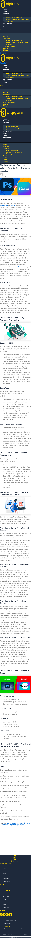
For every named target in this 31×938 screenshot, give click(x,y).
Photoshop (4, 205)
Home (5, 9)
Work (5, 25)
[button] (15, 30)
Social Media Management (17, 19)
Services (6, 13)
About (5, 11)
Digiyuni (20, 937)
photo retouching (21, 267)
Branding (10, 21)
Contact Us (7, 137)
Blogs (5, 27)
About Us (6, 121)
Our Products (7, 23)
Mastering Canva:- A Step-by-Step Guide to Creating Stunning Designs (15, 823)
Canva (13, 205)
